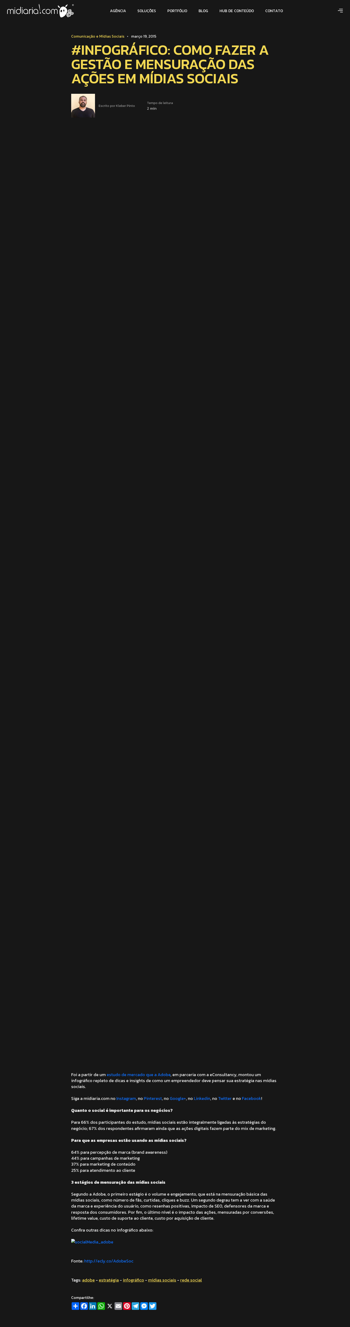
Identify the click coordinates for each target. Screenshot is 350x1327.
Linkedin (202, 1098)
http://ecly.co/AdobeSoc (108, 1261)
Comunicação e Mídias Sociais (97, 36)
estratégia (109, 1280)
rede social (191, 1280)
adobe (88, 1280)
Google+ (178, 1098)
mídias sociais (162, 1280)
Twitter (225, 1098)
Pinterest (153, 1098)
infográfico (133, 1280)
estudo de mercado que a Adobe (138, 1074)
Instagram (126, 1098)
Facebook (251, 1098)
